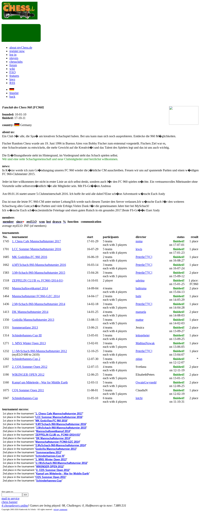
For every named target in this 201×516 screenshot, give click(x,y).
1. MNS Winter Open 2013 (29, 343)
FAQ (12, 72)
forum (13, 65)
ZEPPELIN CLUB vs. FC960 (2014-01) (37, 280)
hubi (138, 296)
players (13, 58)
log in (12, 54)
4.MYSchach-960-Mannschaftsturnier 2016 (39, 264)
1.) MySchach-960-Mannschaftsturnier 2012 (39, 351)
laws (12, 79)
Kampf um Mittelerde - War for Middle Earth (40, 382)
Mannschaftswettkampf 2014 (30, 288)
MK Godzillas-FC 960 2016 (29, 257)
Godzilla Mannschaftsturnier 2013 (33, 319)
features (14, 75)
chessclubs (16, 61)
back (12, 96)
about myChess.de (20, 47)
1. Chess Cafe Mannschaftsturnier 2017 (36, 241)
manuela (141, 311)
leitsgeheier (143, 335)
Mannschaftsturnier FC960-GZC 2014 (36, 296)
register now (17, 51)
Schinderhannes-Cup (25, 398)
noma (139, 241)
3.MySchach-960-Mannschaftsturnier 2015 (38, 272)
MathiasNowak (145, 343)
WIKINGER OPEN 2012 (28, 374)
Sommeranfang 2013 (25, 327)
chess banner (9, 502)
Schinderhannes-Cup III (27, 335)
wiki (12, 68)
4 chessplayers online (15, 505)
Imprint (13, 93)
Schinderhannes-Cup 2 (26, 359)
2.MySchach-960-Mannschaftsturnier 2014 (38, 304)
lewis (139, 249)
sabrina (140, 280)
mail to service (10, 498)
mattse (139, 319)
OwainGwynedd (146, 382)
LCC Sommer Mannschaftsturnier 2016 (36, 249)
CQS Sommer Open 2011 (28, 390)
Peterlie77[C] (144, 257)
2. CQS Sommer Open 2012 (29, 366)
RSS (12, 82)
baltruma (141, 288)
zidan (139, 359)
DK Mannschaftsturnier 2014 (30, 311)
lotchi (139, 398)
